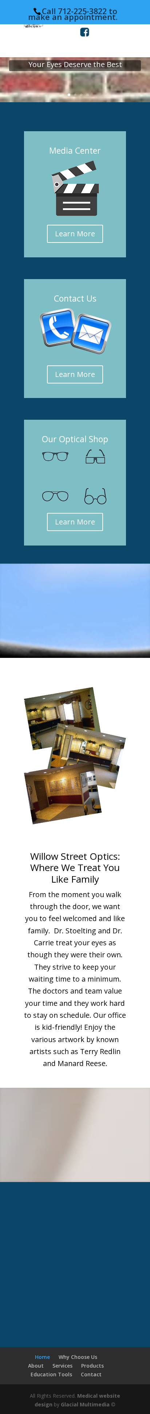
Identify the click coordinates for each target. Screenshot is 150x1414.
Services (62, 1365)
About (36, 1365)
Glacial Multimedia (85, 1404)
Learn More (75, 234)
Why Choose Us (78, 1356)
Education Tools (51, 1374)
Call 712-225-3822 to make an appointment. (73, 14)
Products (92, 1365)
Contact (91, 1374)
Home (42, 1356)
